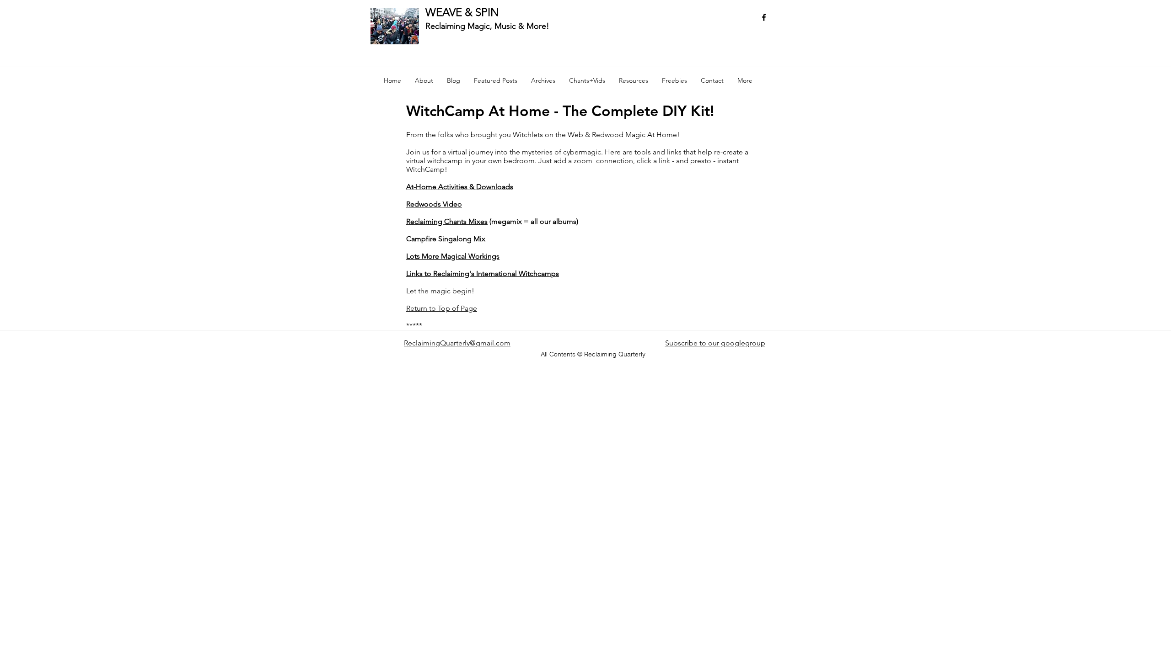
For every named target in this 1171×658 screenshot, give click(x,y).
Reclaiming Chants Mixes (447, 221)
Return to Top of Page (441, 308)
